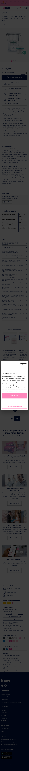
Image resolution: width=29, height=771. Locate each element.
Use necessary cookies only (14, 406)
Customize (14, 401)
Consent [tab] (5, 368)
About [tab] (24, 368)
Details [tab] (15, 368)
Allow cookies (14, 395)
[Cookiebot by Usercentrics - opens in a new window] (20, 363)
